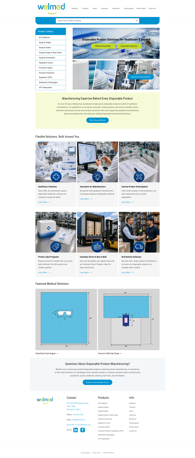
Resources (132, 419)
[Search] (136, 20)
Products (132, 407)
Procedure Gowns (104, 427)
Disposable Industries (129, 46)
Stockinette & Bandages (106, 435)
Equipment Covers (104, 423)
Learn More (42, 202)
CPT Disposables (103, 439)
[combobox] (97, 20)
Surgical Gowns (103, 411)
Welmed (88, 453)
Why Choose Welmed (97, 120)
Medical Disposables (103, 46)
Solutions (132, 403)
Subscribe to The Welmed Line (79, 425)
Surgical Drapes (103, 407)
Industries (132, 415)
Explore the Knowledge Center (97, 382)
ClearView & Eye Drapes (45, 353)
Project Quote (134, 427)
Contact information (108, 452)
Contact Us (133, 431)
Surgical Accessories (105, 419)
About (131, 411)
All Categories (103, 403)
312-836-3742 (78, 415)
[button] (75, 8)
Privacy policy (97, 452)
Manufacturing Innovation (141, 77)
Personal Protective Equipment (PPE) (110, 431)
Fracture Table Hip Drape (108, 353)
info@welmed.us (78, 420)
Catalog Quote (134, 423)
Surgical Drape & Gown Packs (108, 415)
